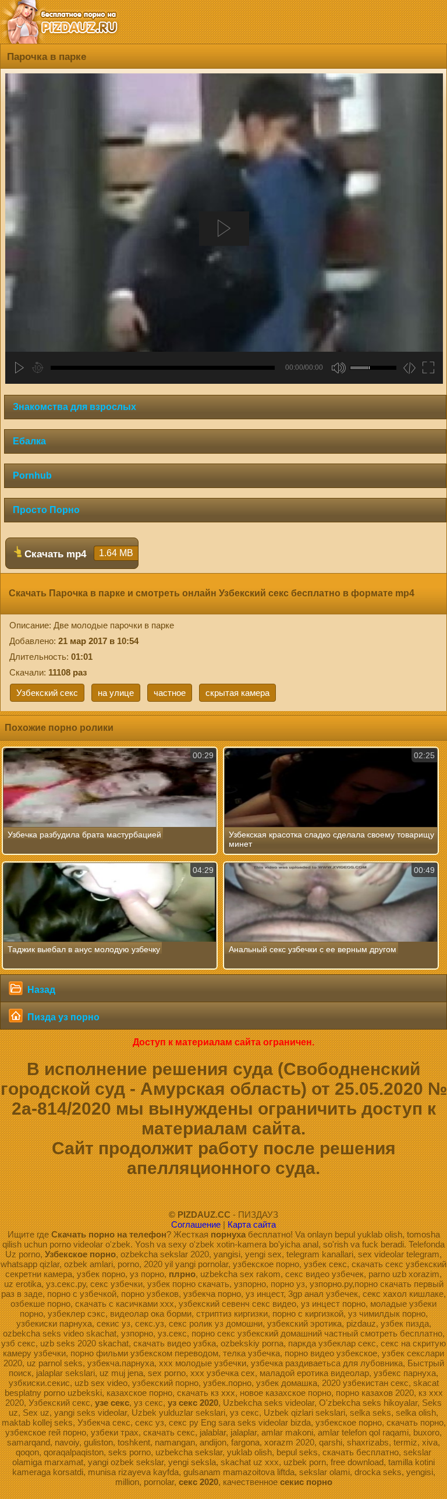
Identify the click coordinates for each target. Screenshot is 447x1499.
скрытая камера (237, 693)
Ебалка (29, 441)
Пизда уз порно (62, 1017)
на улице (116, 693)
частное (170, 693)
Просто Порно (46, 510)
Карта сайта (252, 1224)
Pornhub (32, 475)
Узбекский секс (47, 693)
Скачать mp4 (77, 554)
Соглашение (196, 1224)
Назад (40, 990)
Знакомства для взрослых (74, 407)
